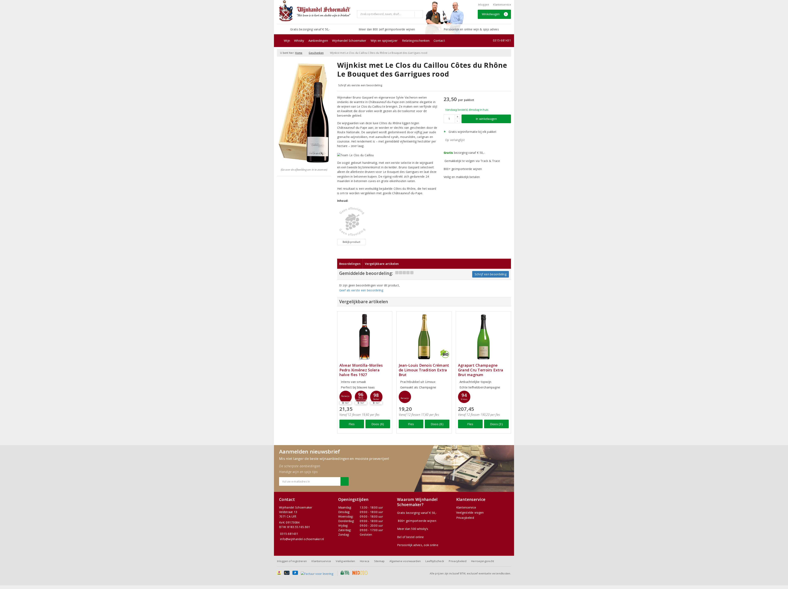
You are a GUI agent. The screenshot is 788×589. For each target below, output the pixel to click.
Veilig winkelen (345, 561)
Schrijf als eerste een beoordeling (360, 85)
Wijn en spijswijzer (384, 40)
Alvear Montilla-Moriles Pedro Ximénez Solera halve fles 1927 (361, 370)
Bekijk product (351, 242)
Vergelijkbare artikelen (382, 264)
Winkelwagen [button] (494, 14)
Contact (439, 40)
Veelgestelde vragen (470, 512)
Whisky (299, 40)
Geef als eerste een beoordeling (361, 290)
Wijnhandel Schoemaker (349, 40)
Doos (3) (496, 424)
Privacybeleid (465, 518)
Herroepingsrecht (482, 561)
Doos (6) (377, 424)
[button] (345, 397)
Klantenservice (502, 4)
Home (298, 53)
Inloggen (483, 4)
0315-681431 (502, 40)
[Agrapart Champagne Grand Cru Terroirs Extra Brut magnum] (483, 337)
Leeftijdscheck (434, 561)
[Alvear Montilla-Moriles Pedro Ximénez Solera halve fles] (364, 337)
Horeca (364, 561)
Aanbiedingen (318, 40)
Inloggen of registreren (292, 561)
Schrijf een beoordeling (490, 274)
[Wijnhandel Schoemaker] (315, 12)
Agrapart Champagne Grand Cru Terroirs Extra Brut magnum (480, 370)
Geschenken (316, 53)
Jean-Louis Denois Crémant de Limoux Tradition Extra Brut (424, 370)
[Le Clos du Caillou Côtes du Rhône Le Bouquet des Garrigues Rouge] (351, 221)
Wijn (287, 40)
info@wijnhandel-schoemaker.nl (302, 539)
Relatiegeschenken (416, 40)
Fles (352, 424)
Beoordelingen (350, 264)
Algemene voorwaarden (405, 561)
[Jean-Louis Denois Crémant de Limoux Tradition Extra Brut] (424, 337)
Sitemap (379, 561)
